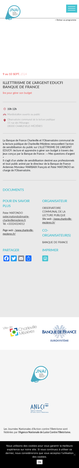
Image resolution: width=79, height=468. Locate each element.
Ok (39, 462)
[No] (74, 454)
